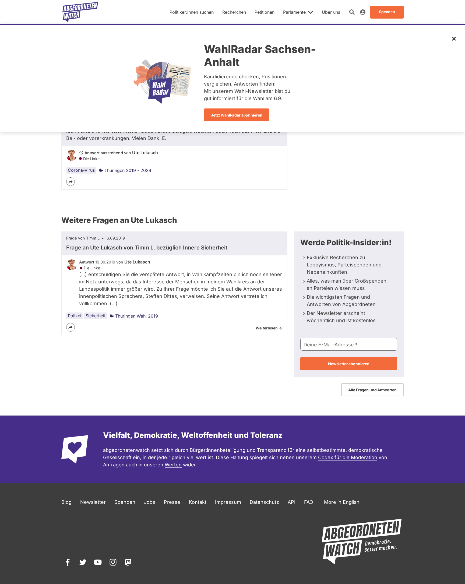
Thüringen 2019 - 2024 (127, 170)
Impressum (228, 502)
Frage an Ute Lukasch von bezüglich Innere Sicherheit (146, 247)
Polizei (74, 315)
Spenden (124, 502)
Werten (173, 464)
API (291, 502)
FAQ (308, 502)
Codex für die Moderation (347, 457)
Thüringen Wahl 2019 (136, 316)
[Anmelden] (363, 12)
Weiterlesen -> (269, 328)
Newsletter (93, 502)
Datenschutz (264, 502)
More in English (342, 502)
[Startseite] (80, 12)
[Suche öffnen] (352, 12)
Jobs (149, 502)
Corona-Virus (81, 170)
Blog (66, 502)
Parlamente (294, 12)
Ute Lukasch (145, 152)
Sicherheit (95, 315)
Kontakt (197, 502)
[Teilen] (70, 181)
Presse (172, 502)
